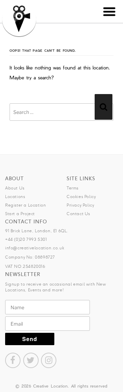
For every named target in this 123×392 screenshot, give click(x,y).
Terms (73, 188)
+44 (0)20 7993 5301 (26, 239)
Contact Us (78, 213)
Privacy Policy (80, 205)
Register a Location (25, 205)
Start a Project (20, 213)
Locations (15, 196)
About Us (15, 188)
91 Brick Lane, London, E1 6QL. (36, 230)
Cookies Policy (81, 196)
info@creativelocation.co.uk (34, 247)
